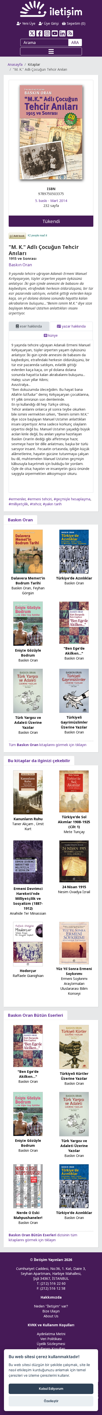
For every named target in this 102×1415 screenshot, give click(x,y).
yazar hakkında (73, 326)
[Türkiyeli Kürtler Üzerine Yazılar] (74, 1046)
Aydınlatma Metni (51, 1333)
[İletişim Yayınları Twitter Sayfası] (32, 33)
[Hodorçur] (28, 943)
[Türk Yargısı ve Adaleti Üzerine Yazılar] (28, 690)
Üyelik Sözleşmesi (51, 1343)
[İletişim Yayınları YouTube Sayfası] (55, 33)
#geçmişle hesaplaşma (72, 499)
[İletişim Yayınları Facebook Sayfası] (39, 33)
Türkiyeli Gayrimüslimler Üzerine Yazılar (74, 722)
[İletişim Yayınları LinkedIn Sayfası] (62, 33)
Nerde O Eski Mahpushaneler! (28, 1215)
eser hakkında (30, 326)
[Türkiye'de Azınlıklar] (74, 551)
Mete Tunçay (74, 831)
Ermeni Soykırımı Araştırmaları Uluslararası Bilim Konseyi (74, 986)
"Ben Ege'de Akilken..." (74, 651)
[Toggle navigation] (51, 51)
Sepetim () (75, 23)
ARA (75, 42)
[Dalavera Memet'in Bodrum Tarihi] (28, 551)
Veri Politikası (51, 1338)
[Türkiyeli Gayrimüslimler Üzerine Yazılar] (74, 690)
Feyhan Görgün (33, 590)
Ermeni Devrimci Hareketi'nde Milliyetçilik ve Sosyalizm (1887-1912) (28, 898)
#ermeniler (17, 499)
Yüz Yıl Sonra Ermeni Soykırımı (74, 971)
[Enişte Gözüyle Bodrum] (28, 623)
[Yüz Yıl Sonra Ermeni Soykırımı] (74, 942)
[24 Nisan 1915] (74, 861)
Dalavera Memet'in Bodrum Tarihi (28, 580)
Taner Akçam (22, 823)
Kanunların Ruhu (28, 819)
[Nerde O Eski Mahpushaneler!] (28, 1185)
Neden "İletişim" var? (51, 1306)
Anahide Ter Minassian (28, 913)
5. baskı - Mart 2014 (51, 200)
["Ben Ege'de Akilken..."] (74, 622)
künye (52, 335)
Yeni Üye (28, 23)
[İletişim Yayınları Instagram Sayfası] (47, 33)
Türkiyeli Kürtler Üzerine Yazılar (74, 1076)
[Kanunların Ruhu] (28, 792)
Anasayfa (15, 64)
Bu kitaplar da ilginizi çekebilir (39, 760)
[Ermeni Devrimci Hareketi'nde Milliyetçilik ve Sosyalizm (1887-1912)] (28, 862)
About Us (51, 1316)
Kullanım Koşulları (51, 1348)
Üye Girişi (51, 23)
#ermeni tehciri (39, 499)
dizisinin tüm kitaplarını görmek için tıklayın (43, 1237)
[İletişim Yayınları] (51, 9)
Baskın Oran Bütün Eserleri (35, 1015)
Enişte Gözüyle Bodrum (28, 653)
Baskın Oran (20, 264)
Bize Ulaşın (51, 1311)
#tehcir (35, 504)
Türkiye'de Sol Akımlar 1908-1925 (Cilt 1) (74, 822)
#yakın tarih (52, 504)
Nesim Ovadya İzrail (74, 891)
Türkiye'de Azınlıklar (74, 578)
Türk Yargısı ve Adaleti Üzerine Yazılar (28, 722)
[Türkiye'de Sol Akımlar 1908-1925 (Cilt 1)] (74, 791)
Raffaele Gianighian (28, 975)
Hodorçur (28, 970)
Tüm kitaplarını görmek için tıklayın (47, 744)
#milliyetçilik (18, 504)
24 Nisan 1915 (74, 886)
